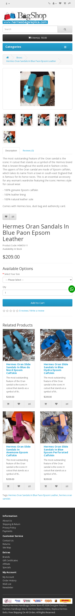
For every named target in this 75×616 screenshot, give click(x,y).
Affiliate (6, 563)
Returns (6, 544)
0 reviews (23, 310)
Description (11, 150)
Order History (9, 580)
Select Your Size (12, 274)
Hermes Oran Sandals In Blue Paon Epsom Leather (31, 61)
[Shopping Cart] (65, 3)
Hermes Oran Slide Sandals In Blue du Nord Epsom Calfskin (18, 368)
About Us (7, 520)
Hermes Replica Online (39, 608)
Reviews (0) (28, 150)
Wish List (7, 584)
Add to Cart (37, 303)
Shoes (19, 57)
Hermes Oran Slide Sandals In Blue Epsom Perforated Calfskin (56, 451)
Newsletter (8, 587)
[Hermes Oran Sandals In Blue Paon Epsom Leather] (37, 89)
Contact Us (8, 540)
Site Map (7, 547)
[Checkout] (69, 3)
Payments (7, 531)
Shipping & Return (11, 524)
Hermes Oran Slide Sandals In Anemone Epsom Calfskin (18, 451)
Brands (6, 556)
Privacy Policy (9, 527)
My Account (8, 577)
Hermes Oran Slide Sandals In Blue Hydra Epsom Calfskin (56, 368)
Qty (4, 287)
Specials (7, 567)
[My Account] (55, 3)
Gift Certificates (10, 560)
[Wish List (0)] (60, 3)
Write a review (37, 310)
